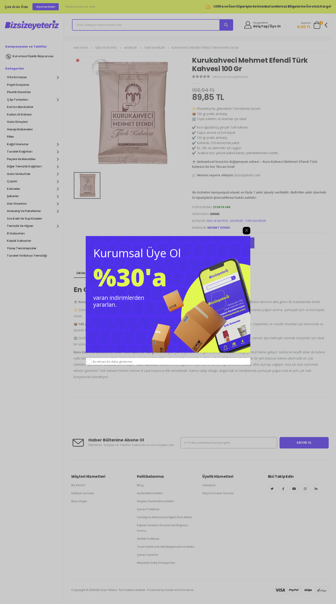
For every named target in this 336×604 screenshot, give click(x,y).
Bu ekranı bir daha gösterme (112, 362)
